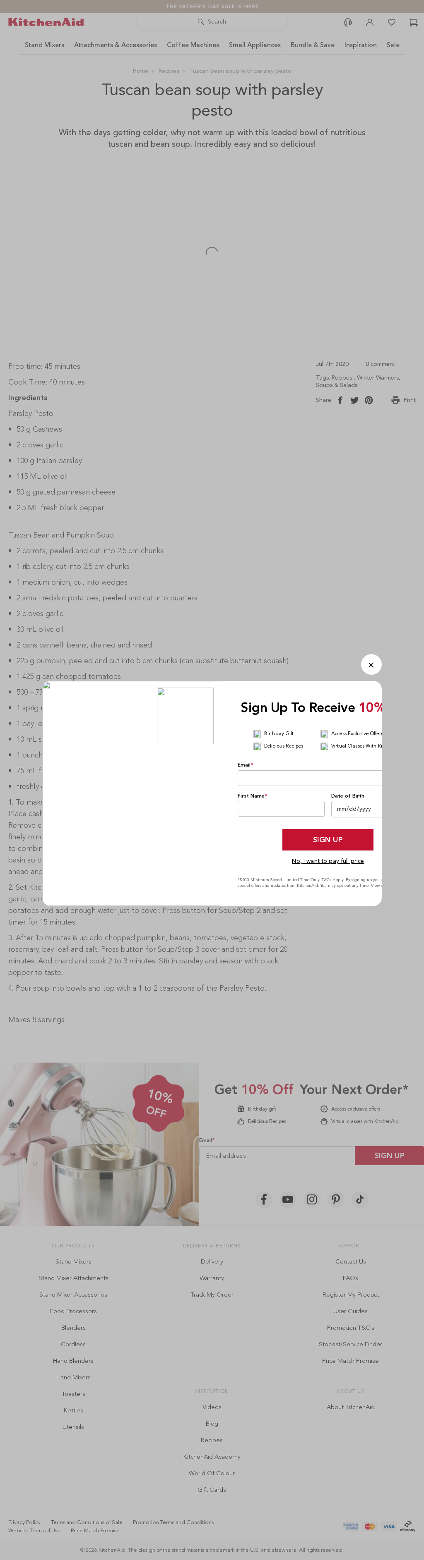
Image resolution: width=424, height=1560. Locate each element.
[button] (371, 664)
